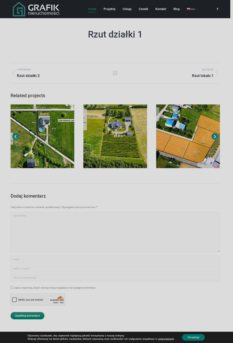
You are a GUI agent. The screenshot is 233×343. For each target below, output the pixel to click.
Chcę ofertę (116, 230)
